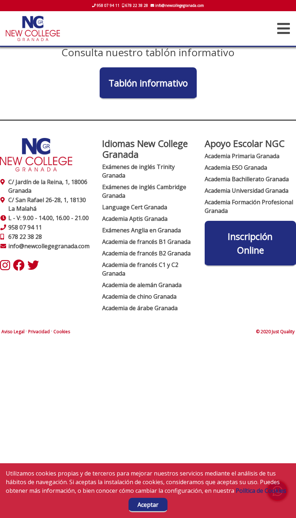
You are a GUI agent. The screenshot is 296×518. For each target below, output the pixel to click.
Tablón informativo (148, 83)
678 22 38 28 (136, 5)
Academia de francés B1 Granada (146, 242)
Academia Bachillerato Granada (247, 179)
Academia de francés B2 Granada (146, 253)
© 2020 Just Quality (275, 332)
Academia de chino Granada (139, 296)
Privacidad (39, 332)
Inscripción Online (250, 243)
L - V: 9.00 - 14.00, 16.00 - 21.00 (48, 218)
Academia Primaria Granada (242, 156)
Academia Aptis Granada (134, 219)
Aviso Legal (13, 332)
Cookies (61, 332)
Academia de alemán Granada (142, 285)
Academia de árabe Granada (140, 308)
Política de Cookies (261, 491)
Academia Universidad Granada (246, 191)
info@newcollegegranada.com (179, 5)
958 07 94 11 (108, 5)
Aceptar (148, 505)
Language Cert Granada (134, 207)
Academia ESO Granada (236, 167)
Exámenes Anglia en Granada (141, 230)
